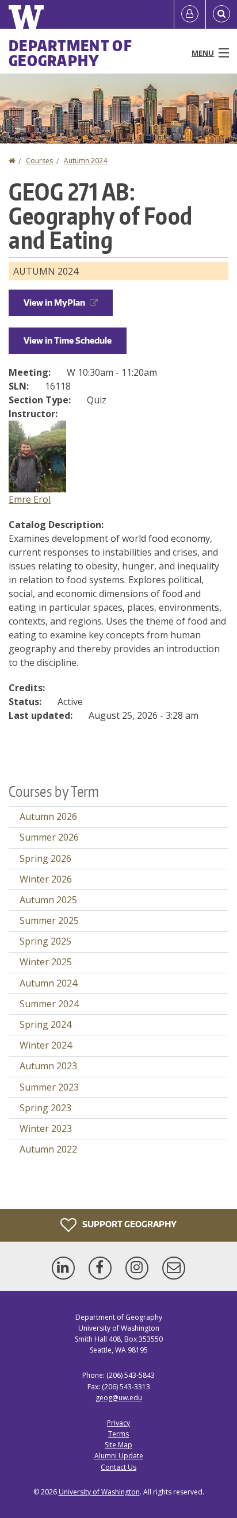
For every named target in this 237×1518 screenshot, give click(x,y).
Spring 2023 (45, 1107)
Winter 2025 (46, 962)
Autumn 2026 (48, 816)
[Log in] (189, 14)
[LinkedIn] (65, 1268)
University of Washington (99, 1492)
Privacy (118, 1423)
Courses (39, 160)
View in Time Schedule (68, 340)
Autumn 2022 (48, 1149)
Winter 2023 (46, 1128)
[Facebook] (102, 1268)
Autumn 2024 (85, 160)
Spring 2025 (45, 941)
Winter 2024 (46, 1045)
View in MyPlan (54, 302)
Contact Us (118, 1467)
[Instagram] (139, 1268)
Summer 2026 (49, 837)
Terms (118, 1434)
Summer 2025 (49, 920)
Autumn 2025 (48, 899)
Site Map (118, 1445)
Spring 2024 (45, 1024)
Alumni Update (118, 1456)
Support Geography (129, 1223)
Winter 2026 (46, 879)
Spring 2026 (45, 858)
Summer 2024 (49, 1003)
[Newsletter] (173, 1268)
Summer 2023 (49, 1087)
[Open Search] (221, 14)
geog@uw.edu (118, 1398)
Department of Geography (70, 53)
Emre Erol (30, 499)
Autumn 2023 (48, 1065)
